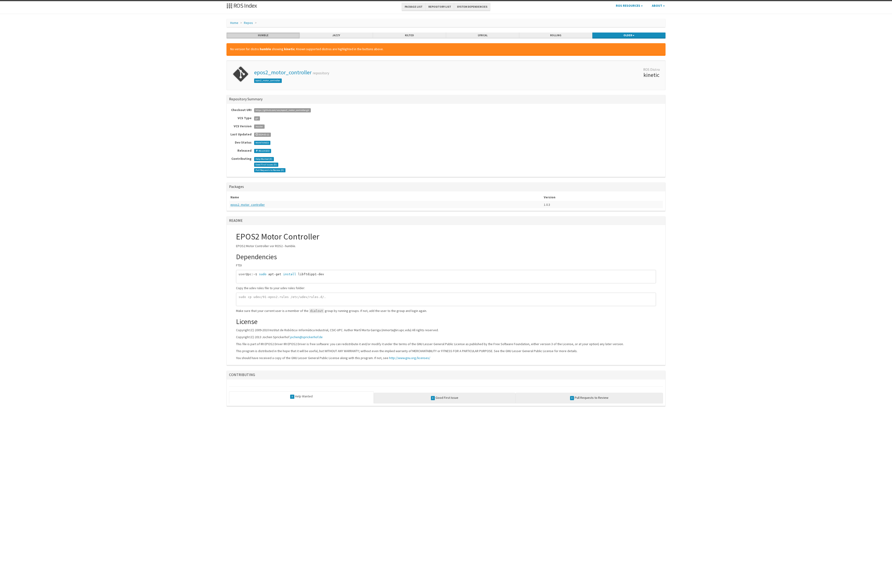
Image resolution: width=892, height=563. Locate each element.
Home (234, 23)
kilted (409, 35)
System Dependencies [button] (472, 6)
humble (263, 35)
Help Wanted (302, 396)
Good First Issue (445, 398)
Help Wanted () (264, 158)
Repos (248, 23)
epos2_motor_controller (283, 72)
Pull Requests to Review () (270, 170)
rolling (555, 35)
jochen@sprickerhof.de (306, 337)
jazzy (336, 35)
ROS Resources (628, 5)
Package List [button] (414, 6)
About (657, 5)
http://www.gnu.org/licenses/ (409, 358)
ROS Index (245, 5)
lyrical (483, 35)
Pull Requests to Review (589, 398)
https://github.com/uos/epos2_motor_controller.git (282, 110)
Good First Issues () (266, 164)
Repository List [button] (439, 6)
